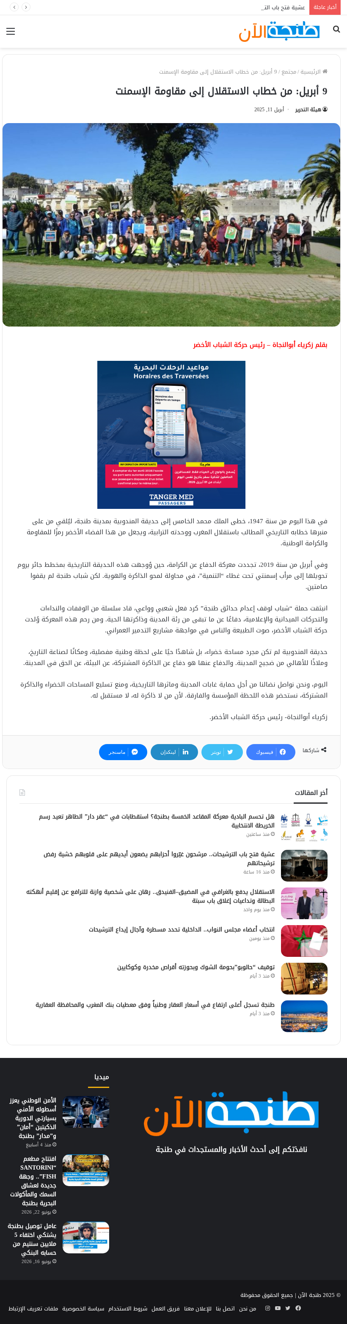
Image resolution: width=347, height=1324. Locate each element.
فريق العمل (165, 1308)
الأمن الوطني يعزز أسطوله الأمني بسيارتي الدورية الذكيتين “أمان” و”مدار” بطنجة (33, 1118)
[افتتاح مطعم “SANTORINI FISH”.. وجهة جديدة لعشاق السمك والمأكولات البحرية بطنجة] (86, 1170)
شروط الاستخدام (127, 1308)
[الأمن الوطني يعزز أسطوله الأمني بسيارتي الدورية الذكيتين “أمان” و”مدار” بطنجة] (86, 1112)
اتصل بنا (225, 1308)
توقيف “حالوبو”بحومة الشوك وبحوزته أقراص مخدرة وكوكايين (196, 967)
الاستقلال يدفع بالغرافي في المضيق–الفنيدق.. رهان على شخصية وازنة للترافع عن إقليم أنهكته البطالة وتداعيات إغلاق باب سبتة (150, 896)
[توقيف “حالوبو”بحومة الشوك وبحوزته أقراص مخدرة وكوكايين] (304, 978)
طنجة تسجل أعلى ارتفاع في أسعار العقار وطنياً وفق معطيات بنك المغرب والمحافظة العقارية (155, 1005)
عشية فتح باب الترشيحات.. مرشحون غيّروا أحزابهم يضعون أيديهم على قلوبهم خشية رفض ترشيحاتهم (183, 7)
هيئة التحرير (308, 109)
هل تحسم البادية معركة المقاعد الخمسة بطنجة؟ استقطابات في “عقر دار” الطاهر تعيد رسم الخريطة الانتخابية (157, 821)
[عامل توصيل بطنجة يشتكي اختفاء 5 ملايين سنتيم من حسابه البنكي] (86, 1237)
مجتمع (288, 71)
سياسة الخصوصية (83, 1308)
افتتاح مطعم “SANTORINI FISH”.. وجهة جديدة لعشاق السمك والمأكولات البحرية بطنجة (33, 1181)
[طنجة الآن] (279, 31)
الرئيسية (311, 71)
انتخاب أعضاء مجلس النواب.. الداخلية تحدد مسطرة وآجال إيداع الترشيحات (182, 929)
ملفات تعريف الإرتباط (33, 1308)
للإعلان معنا (198, 1308)
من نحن (247, 1308)
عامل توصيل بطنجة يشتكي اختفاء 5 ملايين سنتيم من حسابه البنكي (32, 1239)
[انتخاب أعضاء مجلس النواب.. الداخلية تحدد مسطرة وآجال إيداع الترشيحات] (304, 941)
